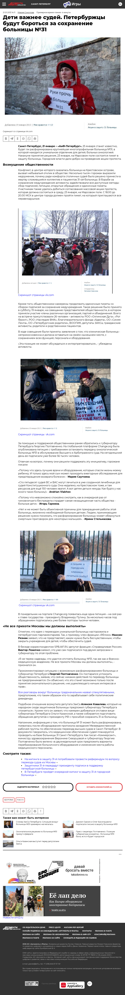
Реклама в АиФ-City (81, 934)
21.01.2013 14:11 (9, 12)
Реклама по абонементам (56, 934)
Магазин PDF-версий (74, 927)
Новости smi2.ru (13, 917)
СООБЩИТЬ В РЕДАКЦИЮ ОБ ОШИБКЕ (80, 938)
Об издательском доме (34, 927)
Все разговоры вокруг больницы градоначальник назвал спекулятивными (66, 692)
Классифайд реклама (104, 934)
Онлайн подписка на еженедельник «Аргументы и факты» (51, 931)
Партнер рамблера (49, 983)
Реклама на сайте (31, 934)
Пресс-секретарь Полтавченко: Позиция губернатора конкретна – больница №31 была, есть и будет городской (95, 834)
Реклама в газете (103, 931)
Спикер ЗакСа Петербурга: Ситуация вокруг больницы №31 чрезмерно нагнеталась (37, 823)
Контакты (87, 931)
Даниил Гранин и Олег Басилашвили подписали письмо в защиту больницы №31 (97, 823)
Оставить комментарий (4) (99, 787)
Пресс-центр (55, 927)
